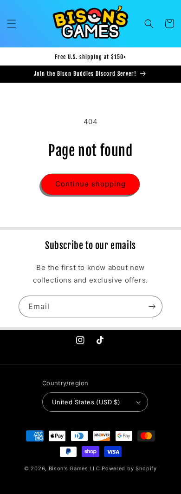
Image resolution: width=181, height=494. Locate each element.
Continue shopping (90, 183)
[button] (11, 23)
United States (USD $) (86, 402)
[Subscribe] (152, 306)
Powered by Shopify (129, 468)
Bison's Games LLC (74, 468)
